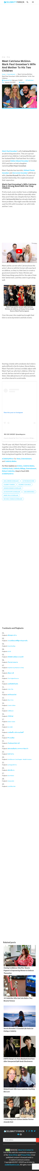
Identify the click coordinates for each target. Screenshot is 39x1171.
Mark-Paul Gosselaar (22, 438)
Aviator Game (11, 721)
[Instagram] (32, 1131)
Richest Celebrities (8, 471)
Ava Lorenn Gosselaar (11, 481)
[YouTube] (18, 1134)
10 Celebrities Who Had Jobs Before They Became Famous (18, 999)
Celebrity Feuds (7, 468)
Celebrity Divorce (24, 484)
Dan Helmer (11, 775)
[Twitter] (35, 1131)
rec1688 (10, 727)
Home (3, 74)
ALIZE (9, 651)
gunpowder (11, 781)
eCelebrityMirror (8, 459)
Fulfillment (11, 711)
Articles (19, 466)
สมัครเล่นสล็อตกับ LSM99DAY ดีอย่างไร (18, 748)
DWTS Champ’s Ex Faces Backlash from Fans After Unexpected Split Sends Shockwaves (19, 1060)
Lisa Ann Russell (29, 491)
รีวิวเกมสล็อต (11, 738)
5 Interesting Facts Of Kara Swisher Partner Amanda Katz (19, 1120)
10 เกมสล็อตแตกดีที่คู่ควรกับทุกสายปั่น (18, 640)
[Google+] (29, 1131)
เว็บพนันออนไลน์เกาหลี (14, 743)
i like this (10, 689)
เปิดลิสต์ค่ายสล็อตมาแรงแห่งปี (15, 657)
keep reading (11, 646)
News (19, 459)
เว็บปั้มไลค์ (10, 716)
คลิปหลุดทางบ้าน (12, 635)
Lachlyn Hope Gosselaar (12, 491)
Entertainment (11, 74)
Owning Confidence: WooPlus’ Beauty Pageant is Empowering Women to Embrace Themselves (19, 970)
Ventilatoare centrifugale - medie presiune (20, 759)
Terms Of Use (13, 1155)
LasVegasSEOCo (12, 765)
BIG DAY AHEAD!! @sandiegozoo (14, 434)
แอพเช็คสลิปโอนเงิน (13, 684)
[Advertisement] (19, 28)
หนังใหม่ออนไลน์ (12, 694)
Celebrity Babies (10, 461)
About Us (21, 1150)
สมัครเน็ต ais (11, 770)
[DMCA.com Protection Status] (12, 1150)
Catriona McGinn (28, 481)
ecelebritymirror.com (12, 1165)
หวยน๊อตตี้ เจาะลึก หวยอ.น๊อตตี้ (15, 732)
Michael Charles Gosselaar (13, 499)
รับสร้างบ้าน (11, 754)
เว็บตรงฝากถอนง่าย (13, 662)
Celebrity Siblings (19, 468)
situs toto (11, 700)
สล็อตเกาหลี (11, 673)
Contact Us (29, 1150)
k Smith (22, 82)
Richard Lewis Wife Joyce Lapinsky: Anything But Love (19, 1090)
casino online (11, 705)
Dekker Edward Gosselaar (12, 488)
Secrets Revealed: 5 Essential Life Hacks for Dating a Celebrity (18, 1029)
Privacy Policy (26, 1155)
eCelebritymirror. (8, 474)
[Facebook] (26, 1131)
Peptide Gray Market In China (16, 667)
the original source (13, 678)
